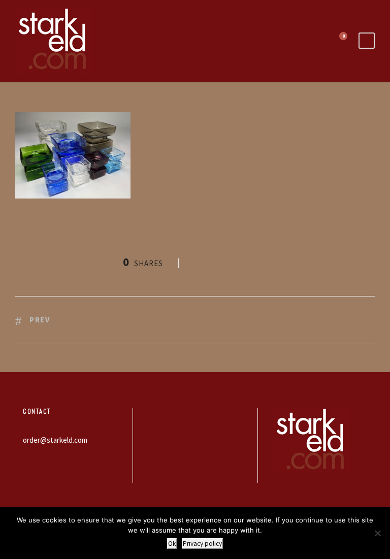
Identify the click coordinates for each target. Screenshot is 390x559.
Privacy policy (202, 543)
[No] (377, 533)
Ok (172, 543)
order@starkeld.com (55, 440)
